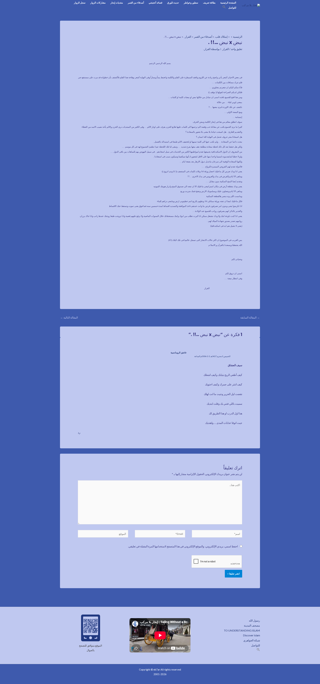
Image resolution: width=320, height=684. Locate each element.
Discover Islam (251, 635)
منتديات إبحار (116, 2)
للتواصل (232, 7)
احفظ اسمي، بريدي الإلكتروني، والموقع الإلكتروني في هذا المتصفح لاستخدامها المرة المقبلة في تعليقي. (183, 546)
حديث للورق (173, 2)
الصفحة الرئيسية (228, 2)
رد (79, 432)
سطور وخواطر (191, 2)
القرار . (225, 48)
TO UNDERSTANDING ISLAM (242, 630)
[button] (224, 7)
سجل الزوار (80, 2)
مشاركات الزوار (98, 2)
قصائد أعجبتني (155, 2)
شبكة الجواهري (251, 640)
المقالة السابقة (250, 317)
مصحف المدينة (252, 625)
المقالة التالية (69, 317)
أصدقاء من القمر (136, 2)
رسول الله (254, 620)
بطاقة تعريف (209, 2)
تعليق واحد (236, 48)
